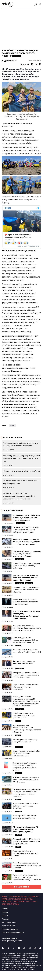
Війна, (4, 896)
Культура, (6, 901)
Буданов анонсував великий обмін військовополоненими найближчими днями (26, 753)
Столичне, (13, 896)
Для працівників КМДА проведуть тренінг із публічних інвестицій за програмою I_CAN (26, 841)
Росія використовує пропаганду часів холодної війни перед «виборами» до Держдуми (26, 529)
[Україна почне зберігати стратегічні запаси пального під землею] (6, 853)
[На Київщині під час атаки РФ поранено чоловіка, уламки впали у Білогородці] (6, 577)
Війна (12, 425)
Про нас (5, 915)
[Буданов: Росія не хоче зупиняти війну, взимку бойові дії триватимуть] (6, 687)
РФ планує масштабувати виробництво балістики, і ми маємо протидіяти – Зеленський (27, 628)
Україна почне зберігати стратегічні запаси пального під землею (26, 853)
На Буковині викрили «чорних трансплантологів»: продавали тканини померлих (25, 601)
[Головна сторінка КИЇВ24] (7, 4)
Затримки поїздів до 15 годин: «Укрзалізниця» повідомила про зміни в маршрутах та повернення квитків (19, 496)
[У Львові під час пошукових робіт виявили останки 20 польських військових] (6, 589)
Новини (5, 912)
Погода (15, 904)
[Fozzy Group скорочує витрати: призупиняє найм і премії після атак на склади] (6, 865)
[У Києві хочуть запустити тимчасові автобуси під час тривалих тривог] (6, 715)
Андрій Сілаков (9, 61)
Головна (5, 909)
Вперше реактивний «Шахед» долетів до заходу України (25, 817)
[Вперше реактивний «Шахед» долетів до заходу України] (6, 818)
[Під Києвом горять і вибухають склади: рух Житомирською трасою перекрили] (6, 517)
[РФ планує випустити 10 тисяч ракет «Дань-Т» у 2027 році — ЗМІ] (6, 652)
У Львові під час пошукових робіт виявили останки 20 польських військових (26, 589)
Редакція (5, 919)
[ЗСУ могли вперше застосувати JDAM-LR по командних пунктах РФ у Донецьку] (6, 779)
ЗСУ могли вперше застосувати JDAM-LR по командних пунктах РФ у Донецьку (26, 779)
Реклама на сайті (8, 926)
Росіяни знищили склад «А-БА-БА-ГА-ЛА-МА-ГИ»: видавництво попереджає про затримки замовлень (27, 792)
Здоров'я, (6, 904)
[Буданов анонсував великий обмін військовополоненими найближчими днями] (6, 753)
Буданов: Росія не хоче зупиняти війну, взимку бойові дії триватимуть (26, 687)
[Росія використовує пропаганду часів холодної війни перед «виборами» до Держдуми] (6, 529)
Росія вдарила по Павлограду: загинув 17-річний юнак (25, 740)
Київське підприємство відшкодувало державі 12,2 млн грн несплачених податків (25, 640)
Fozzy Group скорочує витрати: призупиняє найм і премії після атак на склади (27, 865)
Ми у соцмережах (9, 922)
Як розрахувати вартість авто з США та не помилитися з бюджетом (25, 805)
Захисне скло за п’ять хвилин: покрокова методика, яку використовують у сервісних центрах (25, 766)
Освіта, (15, 901)
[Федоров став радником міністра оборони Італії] (6, 663)
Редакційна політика (10, 929)
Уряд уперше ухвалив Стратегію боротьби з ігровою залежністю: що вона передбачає (26, 675)
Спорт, (34, 901)
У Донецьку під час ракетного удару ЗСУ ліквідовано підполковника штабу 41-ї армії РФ (27, 877)
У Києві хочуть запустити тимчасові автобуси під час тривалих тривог (24, 715)
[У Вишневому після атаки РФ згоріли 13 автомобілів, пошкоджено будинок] (6, 829)
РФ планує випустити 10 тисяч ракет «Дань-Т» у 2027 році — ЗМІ (27, 651)
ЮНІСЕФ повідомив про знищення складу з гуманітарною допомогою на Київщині (27, 553)
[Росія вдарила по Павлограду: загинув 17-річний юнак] (6, 741)
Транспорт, (24, 901)
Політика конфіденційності (13, 933)
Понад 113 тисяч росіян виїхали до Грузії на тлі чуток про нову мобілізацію (26, 565)
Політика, (23, 896)
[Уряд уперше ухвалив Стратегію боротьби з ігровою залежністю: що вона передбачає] (6, 675)
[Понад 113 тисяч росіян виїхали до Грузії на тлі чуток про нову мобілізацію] (6, 565)
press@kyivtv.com (14, 941)
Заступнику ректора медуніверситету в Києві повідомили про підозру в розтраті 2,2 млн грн (21, 458)
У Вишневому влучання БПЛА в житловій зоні (21, 471)
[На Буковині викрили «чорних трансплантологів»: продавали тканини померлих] (6, 601)
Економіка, (27, 899)
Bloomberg (16, 371)
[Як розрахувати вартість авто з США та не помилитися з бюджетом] (6, 805)
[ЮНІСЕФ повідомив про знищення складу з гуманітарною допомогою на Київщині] (6, 553)
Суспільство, (15, 899)
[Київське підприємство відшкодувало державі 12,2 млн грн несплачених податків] (6, 640)
